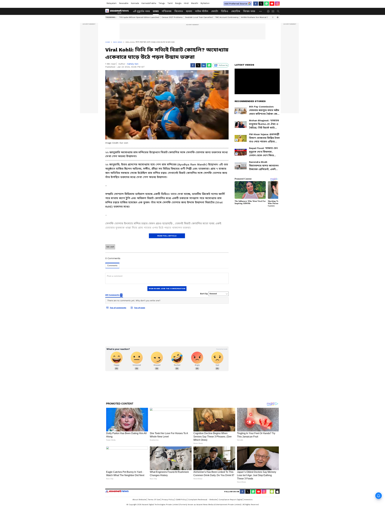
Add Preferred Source (235, 3)
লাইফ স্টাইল (201, 11)
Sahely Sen (132, 64)
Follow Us (223, 65)
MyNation (204, 3)
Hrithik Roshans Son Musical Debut (257, 17)
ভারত (156, 11)
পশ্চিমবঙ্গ (166, 11)
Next (277, 17)
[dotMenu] (260, 11)
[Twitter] (261, 4)
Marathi (194, 3)
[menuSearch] (278, 11)
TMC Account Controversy (227, 17)
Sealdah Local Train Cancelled (199, 17)
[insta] (277, 4)
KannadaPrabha (148, 3)
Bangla (178, 3)
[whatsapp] (266, 4)
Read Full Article (167, 236)
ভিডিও (224, 11)
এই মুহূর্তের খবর (141, 11)
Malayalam (111, 3)
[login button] (269, 11)
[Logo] (118, 11)
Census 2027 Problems (172, 17)
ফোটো (214, 11)
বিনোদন (178, 11)
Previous (273, 17)
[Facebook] (255, 4)
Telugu (162, 3)
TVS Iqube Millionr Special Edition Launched (139, 17)
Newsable (123, 3)
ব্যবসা (189, 11)
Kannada (135, 3)
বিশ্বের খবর (249, 11)
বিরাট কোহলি (110, 247)
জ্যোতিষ (235, 11)
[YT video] (272, 4)
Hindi (186, 3)
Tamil (170, 3)
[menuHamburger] (273, 11)
